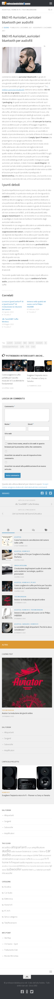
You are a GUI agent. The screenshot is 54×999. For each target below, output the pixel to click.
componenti (47, 855)
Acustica (6, 9)
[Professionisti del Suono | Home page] (21, 3)
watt (44, 870)
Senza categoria (20, 565)
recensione (40, 866)
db (32, 859)
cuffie (22, 347)
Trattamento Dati (11, 950)
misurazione (12, 866)
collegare (29, 855)
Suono (6, 27)
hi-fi (27, 347)
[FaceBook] (42, 493)
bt (45, 343)
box (42, 851)
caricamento (16, 855)
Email (31, 424)
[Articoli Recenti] (8, 530)
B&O (25, 343)
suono (25, 869)
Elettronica (8, 899)
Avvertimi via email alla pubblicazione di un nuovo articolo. (25, 467)
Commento (10, 406)
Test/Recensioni (29, 9)
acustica (6, 847)
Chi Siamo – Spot (11, 944)
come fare (37, 855)
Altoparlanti (9, 732)
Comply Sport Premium (10, 347)
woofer (9, 873)
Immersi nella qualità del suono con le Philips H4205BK (36, 304)
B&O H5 (31, 343)
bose (24, 851)
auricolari (18, 343)
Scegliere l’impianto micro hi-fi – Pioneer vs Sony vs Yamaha (37, 378)
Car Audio (26, 624)
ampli (29, 848)
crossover (22, 859)
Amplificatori (9, 750)
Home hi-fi (16, 9)
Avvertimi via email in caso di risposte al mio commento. (23, 456)
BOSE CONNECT (33, 851)
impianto (29, 862)
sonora (46, 866)
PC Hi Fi (33, 582)
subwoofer (14, 869)
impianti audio (19, 862)
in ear (33, 347)
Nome (7, 424)
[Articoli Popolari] (21, 530)
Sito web (8, 433)
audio (6, 850)
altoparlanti (19, 847)
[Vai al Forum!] (46, 493)
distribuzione (37, 859)
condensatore (7, 859)
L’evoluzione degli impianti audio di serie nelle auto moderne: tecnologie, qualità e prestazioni (32, 571)
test (31, 869)
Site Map (7, 938)
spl (50, 865)
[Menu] (50, 3)
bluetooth (39, 343)
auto (13, 851)
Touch (34, 870)
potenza (21, 865)
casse (24, 855)
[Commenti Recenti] (33, 530)
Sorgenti (7, 738)
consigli (16, 859)
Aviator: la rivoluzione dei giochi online (29, 599)
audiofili (9, 343)
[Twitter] (50, 493)
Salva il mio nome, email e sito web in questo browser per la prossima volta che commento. (24, 445)
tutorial (39, 869)
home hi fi (7, 862)
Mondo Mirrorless (11, 956)
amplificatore (38, 847)
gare (42, 859)
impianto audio (38, 863)
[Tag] (46, 530)
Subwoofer (8, 744)
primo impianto (30, 866)
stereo (4, 870)
